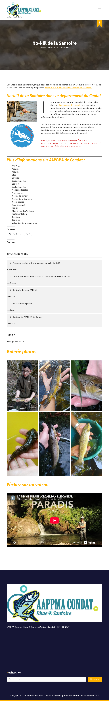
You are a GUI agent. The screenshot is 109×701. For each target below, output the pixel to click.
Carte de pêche (19, 181)
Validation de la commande (24, 223)
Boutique (16, 178)
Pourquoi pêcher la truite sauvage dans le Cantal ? (36, 263)
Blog (14, 175)
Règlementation (19, 214)
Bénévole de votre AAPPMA (25, 290)
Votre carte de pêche (22, 303)
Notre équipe (18, 202)
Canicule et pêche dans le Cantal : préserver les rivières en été (41, 276)
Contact (15, 184)
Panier (15, 208)
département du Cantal (69, 105)
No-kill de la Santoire (22, 199)
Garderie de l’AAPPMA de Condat (27, 317)
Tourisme (16, 220)
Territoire (16, 217)
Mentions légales (20, 190)
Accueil (43, 47)
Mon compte (18, 193)
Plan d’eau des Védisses (23, 211)
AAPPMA (16, 166)
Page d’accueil (18, 205)
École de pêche (19, 187)
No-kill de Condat (20, 196)
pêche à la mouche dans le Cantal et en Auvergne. (68, 88)
